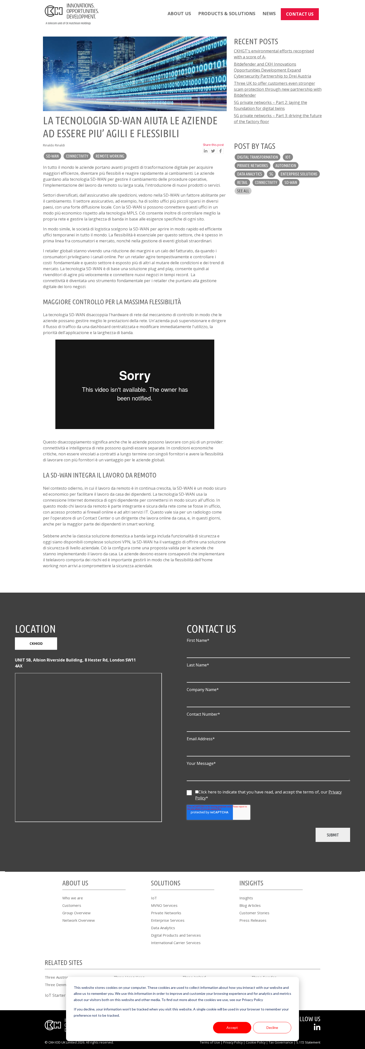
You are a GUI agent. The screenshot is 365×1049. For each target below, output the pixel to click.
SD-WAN (52, 156)
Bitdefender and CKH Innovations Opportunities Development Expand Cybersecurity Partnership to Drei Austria (272, 70)
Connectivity (77, 156)
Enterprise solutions (299, 174)
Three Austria (56, 977)
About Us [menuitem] (179, 13)
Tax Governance (281, 1042)
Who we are (72, 897)
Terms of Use (210, 1042)
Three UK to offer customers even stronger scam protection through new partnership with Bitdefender (278, 89)
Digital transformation (257, 157)
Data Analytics (163, 927)
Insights (246, 897)
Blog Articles (250, 905)
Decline (272, 1027)
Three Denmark (58, 984)
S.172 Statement (308, 1042)
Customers (71, 905)
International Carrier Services (176, 942)
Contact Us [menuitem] (300, 14)
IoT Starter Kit (58, 995)
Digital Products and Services (176, 935)
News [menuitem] (269, 13)
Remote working (110, 156)
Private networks (252, 165)
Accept (232, 1027)
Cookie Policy (255, 1042)
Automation (285, 165)
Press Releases (252, 920)
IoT (288, 157)
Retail (242, 182)
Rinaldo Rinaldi (54, 145)
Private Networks (166, 912)
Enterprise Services (167, 920)
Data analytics (249, 174)
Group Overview (76, 912)
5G (271, 174)
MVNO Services (164, 905)
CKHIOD (36, 643)
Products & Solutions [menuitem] (226, 13)
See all (243, 191)
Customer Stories (254, 912)
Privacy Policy (233, 1042)
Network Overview (78, 920)
